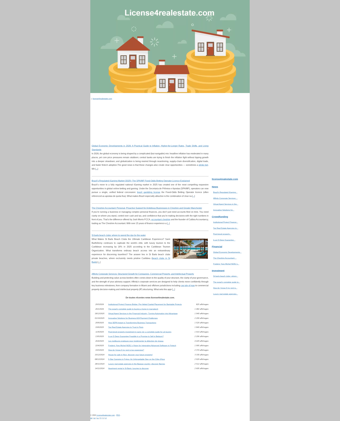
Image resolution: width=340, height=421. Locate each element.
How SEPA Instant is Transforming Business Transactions (132, 323)
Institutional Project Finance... (225, 222)
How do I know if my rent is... (225, 288)
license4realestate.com (102, 99)
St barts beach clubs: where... (225, 276)
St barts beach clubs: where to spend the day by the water (119, 235)
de (91, 418)
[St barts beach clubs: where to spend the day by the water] (190, 248)
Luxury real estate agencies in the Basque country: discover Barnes (136, 364)
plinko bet (203, 165)
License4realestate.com (105, 415)
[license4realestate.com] (170, 46)
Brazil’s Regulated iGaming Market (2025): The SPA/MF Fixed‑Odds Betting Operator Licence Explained (141, 181)
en (94, 418)
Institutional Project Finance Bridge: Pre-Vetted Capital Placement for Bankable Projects (145, 304)
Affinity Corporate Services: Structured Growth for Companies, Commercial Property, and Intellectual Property (143, 274)
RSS (118, 415)
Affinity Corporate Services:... (225, 198)
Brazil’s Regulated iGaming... (225, 192)
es (98, 418)
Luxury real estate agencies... (225, 294)
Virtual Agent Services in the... (225, 204)
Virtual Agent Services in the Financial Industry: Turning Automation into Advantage (143, 313)
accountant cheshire (160, 219)
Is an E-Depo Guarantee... (224, 240)
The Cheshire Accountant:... (225, 258)
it (103, 418)
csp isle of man (188, 285)
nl (106, 418)
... (96, 169)
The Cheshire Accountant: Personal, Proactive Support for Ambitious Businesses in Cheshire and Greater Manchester (147, 208)
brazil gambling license (148, 192)
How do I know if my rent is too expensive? (126, 350)
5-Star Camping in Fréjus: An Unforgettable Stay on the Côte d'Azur (136, 359)
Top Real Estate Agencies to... (225, 228)
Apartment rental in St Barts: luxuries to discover (128, 368)
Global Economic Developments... (227, 252)
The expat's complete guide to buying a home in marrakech (133, 309)
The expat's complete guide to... (226, 282)
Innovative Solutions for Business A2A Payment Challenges (133, 318)
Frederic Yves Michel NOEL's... (226, 264)
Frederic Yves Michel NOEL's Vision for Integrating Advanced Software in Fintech (142, 345)
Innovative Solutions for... (223, 210)
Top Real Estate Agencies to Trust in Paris (125, 327)
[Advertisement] (150, 120)
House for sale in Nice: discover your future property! (130, 355)
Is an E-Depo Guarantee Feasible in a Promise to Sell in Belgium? (136, 336)
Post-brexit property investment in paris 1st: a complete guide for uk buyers (139, 332)
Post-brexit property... (222, 234)
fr (100, 418)
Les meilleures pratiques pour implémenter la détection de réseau (135, 341)
